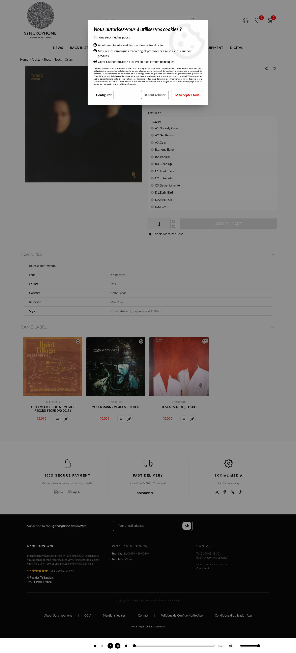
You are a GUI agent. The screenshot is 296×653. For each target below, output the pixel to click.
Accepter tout (188, 95)
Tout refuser (156, 95)
